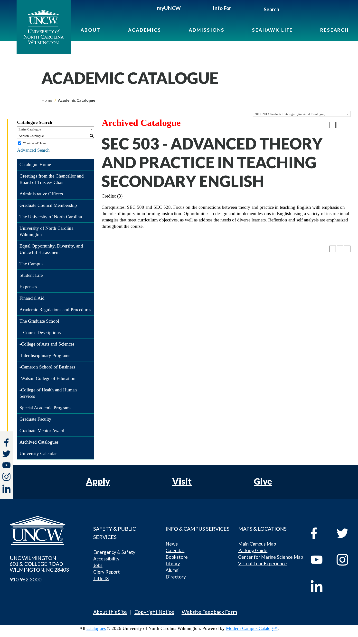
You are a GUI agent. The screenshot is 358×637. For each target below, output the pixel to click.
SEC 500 (135, 207)
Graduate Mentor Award (41, 430)
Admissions (207, 30)
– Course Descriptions (40, 332)
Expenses (28, 286)
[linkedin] (320, 586)
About (91, 30)
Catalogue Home (35, 164)
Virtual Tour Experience (262, 563)
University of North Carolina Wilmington (46, 231)
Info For (222, 8)
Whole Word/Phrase (34, 143)
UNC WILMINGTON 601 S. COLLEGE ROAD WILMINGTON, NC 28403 (39, 564)
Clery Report (106, 572)
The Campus (31, 263)
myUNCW (169, 8)
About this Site (110, 612)
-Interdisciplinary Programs (44, 355)
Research (334, 30)
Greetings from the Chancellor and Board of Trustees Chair (51, 179)
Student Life (31, 275)
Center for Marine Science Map (270, 557)
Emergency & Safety (114, 552)
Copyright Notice (154, 612)
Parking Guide (252, 550)
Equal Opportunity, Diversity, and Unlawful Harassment (51, 249)
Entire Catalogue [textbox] (30, 129)
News (172, 544)
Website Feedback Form (209, 612)
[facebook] (320, 533)
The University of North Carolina (50, 216)
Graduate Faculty (35, 419)
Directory (176, 576)
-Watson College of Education (47, 378)
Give (263, 481)
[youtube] (320, 560)
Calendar (175, 550)
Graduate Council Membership (48, 205)
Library (173, 563)
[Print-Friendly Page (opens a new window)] (340, 125)
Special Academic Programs (45, 407)
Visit (182, 481)
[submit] (285, 10)
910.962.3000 (25, 579)
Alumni (172, 570)
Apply (98, 481)
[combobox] (301, 114)
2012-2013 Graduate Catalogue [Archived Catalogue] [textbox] (289, 114)
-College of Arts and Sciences (46, 344)
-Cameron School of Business (47, 366)
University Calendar (38, 453)
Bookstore (177, 557)
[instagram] (6, 477)
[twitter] (6, 454)
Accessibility (106, 558)
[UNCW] (44, 27)
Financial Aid (32, 298)
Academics (144, 30)
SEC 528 (162, 207)
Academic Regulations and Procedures (55, 309)
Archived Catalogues (38, 442)
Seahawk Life (272, 30)
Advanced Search (33, 150)
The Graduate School (39, 321)
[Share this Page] (332, 125)
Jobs (98, 565)
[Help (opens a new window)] (347, 125)
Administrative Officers (41, 193)
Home (46, 100)
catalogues (96, 628)
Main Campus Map (257, 544)
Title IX (101, 578)
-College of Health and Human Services (48, 393)
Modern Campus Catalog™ (252, 628)
